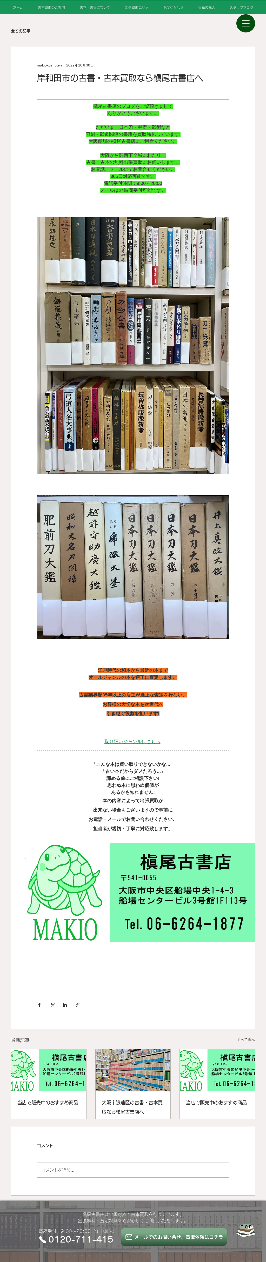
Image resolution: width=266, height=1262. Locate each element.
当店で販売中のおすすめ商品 (47, 1102)
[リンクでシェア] (77, 1004)
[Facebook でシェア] (39, 1004)
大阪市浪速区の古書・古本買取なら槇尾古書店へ (132, 1107)
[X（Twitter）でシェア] (52, 1004)
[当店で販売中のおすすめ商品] (48, 1070)
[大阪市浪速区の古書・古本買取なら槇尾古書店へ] (133, 1070)
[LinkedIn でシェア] (64, 1004)
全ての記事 (20, 31)
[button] (245, 23)
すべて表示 (246, 1039)
